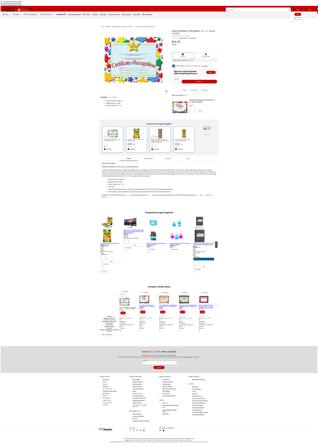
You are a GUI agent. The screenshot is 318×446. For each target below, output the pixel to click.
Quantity (176, 78)
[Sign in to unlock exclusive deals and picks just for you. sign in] (195, 72)
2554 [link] (200, 247)
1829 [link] (134, 144)
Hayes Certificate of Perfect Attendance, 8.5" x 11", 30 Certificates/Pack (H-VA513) (206, 306)
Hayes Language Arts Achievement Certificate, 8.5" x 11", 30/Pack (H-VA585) (188, 306)
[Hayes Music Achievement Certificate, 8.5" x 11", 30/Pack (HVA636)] (179, 107)
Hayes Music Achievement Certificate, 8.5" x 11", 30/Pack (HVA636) (202, 101)
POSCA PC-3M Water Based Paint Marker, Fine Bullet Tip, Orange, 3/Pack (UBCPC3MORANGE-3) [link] (160, 141)
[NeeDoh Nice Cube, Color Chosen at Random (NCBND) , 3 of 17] (158, 229)
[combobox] (258, 10)
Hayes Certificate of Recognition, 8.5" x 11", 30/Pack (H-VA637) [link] (112, 140)
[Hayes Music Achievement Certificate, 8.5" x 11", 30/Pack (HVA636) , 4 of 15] (149, 299)
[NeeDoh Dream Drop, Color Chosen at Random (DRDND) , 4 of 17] (181, 229)
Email (144, 361)
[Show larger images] (166, 91)
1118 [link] (181, 144)
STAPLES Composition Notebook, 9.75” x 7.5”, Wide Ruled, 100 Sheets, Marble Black (204, 245)
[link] (53, 1)
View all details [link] (112, 97)
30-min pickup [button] (196, 252)
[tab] (129, 158)
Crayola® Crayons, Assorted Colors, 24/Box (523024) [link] (135, 140)
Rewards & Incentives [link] (127, 26)
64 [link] (129, 234)
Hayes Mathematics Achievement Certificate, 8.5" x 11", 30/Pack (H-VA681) (168, 306)
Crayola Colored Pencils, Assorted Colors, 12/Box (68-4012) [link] (182, 140)
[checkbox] (112, 149)
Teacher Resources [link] (116, 26)
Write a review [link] (183, 38)
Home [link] (102, 26)
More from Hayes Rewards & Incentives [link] (144, 26)
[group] (111, 244)
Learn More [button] (204, 66)
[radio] (183, 55)
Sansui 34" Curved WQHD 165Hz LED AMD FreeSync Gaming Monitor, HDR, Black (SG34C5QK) (134, 231)
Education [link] (108, 26)
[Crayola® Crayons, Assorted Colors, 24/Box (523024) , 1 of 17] (111, 229)
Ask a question (193, 38)
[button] (289, 10)
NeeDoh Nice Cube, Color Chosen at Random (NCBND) (156, 244)
